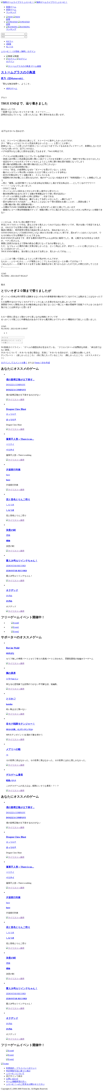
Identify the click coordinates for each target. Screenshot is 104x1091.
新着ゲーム (11, 7)
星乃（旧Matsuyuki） (12, 78)
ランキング (11, 12)
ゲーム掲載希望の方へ (16, 1081)
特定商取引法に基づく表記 (18, 1071)
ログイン (31, 51)
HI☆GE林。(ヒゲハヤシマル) (19, 729)
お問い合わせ (12, 1079)
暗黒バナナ (11, 780)
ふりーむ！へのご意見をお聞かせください (25, 1084)
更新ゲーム (11, 10)
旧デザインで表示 (14, 1076)
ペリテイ (10, 444)
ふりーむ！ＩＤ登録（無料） (14, 51)
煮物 (8, 535)
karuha (9, 704)
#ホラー (9, 41)
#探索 (8, 44)
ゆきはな (10, 653)
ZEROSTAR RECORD (16, 566)
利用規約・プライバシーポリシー (21, 1068)
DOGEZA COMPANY (15, 385)
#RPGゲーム (11, 88)
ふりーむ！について (15, 1073)
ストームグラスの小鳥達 (18, 72)
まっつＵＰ (11, 414)
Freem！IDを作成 (42, 363)
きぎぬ (9, 596)
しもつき (10, 505)
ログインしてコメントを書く (14, 363)
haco (8, 475)
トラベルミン (12, 679)
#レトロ (9, 47)
